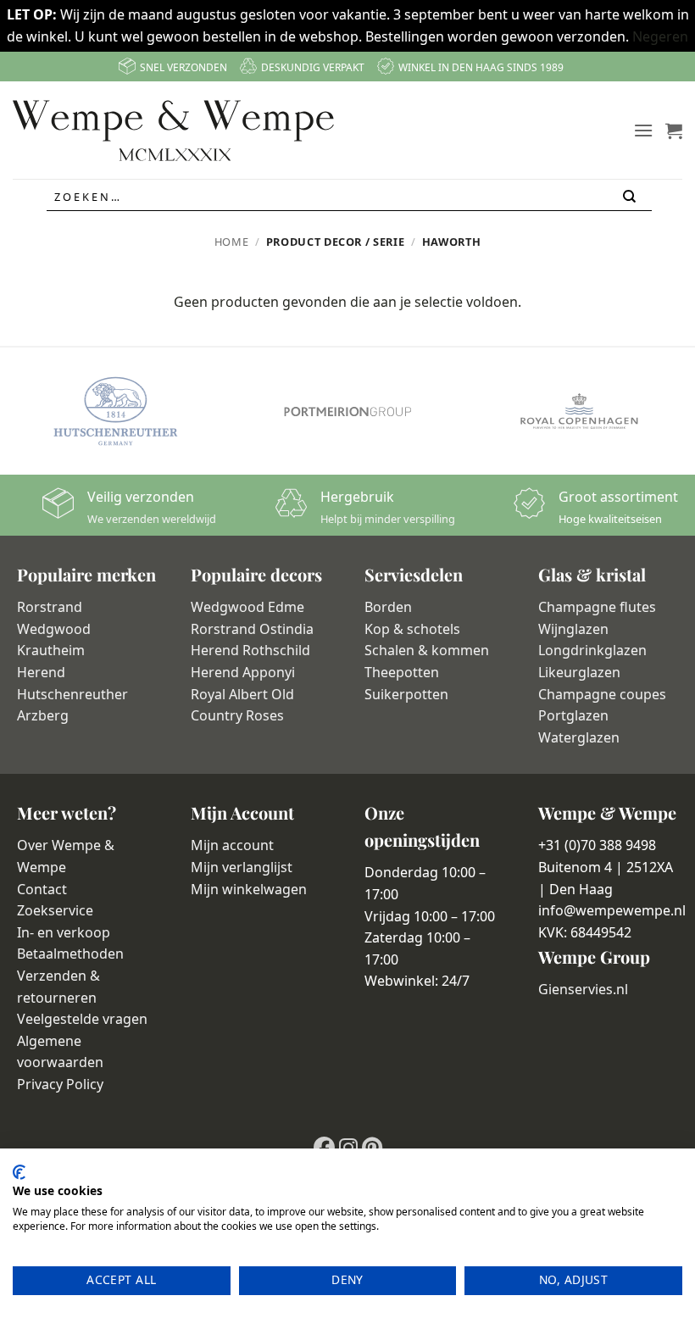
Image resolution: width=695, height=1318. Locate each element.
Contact (42, 889)
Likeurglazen (579, 672)
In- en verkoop (63, 932)
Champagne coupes (602, 694)
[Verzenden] (630, 197)
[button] (643, 130)
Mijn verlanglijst (241, 867)
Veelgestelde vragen (82, 1018)
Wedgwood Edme (247, 607)
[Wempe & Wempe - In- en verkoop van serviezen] (173, 130)
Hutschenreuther (72, 694)
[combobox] (349, 197)
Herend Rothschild (250, 650)
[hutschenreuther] (115, 411)
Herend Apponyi (243, 672)
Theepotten (401, 672)
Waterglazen (579, 737)
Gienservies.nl (583, 989)
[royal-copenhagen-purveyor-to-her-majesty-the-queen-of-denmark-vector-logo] (579, 411)
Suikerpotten (406, 694)
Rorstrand (49, 607)
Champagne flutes (597, 607)
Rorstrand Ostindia (252, 629)
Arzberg (43, 715)
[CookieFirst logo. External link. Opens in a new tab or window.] (19, 1172)
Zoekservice (55, 910)
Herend (41, 672)
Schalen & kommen (426, 650)
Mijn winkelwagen (249, 889)
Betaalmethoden (70, 953)
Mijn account (232, 845)
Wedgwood (54, 629)
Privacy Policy (60, 1084)
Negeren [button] (660, 36)
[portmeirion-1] (347, 411)
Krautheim (51, 650)
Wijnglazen (573, 629)
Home (231, 241)
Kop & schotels (412, 629)
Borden (388, 607)
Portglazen (573, 715)
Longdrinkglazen (592, 650)
